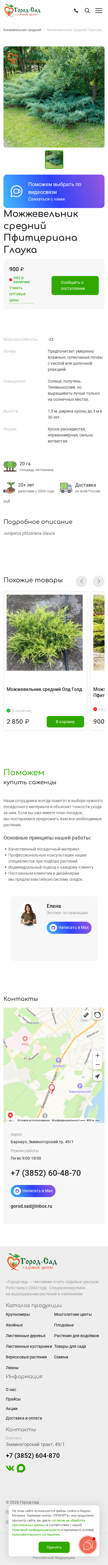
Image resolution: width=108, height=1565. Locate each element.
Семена (61, 1357)
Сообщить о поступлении (73, 285)
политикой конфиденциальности (36, 1530)
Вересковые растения (26, 1357)
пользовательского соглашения (36, 1534)
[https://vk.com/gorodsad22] (10, 1471)
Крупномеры (18, 1314)
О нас (11, 1389)
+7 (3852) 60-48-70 (46, 1173)
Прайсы (13, 1399)
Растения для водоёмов (76, 1335)
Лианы (12, 1367)
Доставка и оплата (24, 1418)
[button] (81, 581)
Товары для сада (70, 1346)
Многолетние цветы (73, 1314)
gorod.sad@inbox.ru (31, 1206)
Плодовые (64, 1325)
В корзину (65, 721)
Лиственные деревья (26, 1335)
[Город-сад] (22, 10)
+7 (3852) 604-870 (33, 1455)
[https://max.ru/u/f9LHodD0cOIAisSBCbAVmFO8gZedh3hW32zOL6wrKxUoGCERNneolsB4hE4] (21, 1471)
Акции (12, 1408)
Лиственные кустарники (29, 1346)
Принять (54, 1547)
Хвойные (14, 1325)
